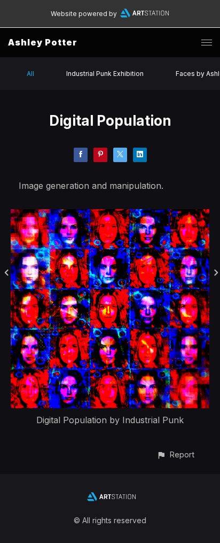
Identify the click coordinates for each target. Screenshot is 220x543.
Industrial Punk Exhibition (105, 74)
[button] (175, 454)
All (30, 74)
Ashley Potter (42, 42)
